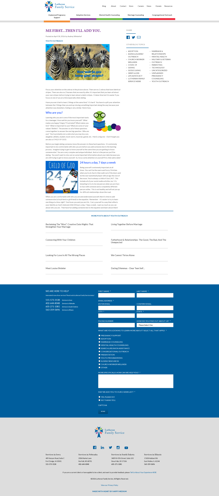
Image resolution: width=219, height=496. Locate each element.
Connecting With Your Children (60, 240)
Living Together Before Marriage (126, 224)
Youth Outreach (160, 81)
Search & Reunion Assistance (115, 348)
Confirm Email (144, 304)
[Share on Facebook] (128, 37)
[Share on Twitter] (133, 37)
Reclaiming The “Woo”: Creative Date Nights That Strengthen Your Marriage (69, 225)
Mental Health (159, 57)
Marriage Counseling (136, 15)
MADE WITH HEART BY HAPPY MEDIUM (109, 491)
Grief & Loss (133, 73)
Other (104, 367)
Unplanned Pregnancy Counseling (158, 76)
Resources (168, 6)
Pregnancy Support (111, 335)
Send (103, 411)
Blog (104, 6)
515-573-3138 (53, 300)
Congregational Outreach (162, 15)
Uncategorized (159, 70)
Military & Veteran (161, 59)
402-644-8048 (53, 303)
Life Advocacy (135, 76)
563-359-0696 (53, 309)
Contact (123, 6)
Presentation (108, 355)
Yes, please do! (108, 397)
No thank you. (108, 400)
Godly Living (134, 70)
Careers (141, 6)
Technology (158, 67)
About (113, 6)
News (149, 6)
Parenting (157, 65)
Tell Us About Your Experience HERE (143, 472)
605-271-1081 (53, 306)
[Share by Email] (139, 37)
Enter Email (104, 304)
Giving (131, 67)
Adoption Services (83, 15)
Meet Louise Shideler (56, 268)
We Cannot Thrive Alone (122, 255)
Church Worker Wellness (113, 364)
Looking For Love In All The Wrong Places (65, 255)
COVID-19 (132, 65)
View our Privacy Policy (109, 485)
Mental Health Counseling (109, 15)
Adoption (133, 51)
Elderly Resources (110, 361)
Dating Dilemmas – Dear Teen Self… (128, 268)
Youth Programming (112, 358)
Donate (158, 6)
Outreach (157, 62)
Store (131, 6)
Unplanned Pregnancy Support (56, 16)
